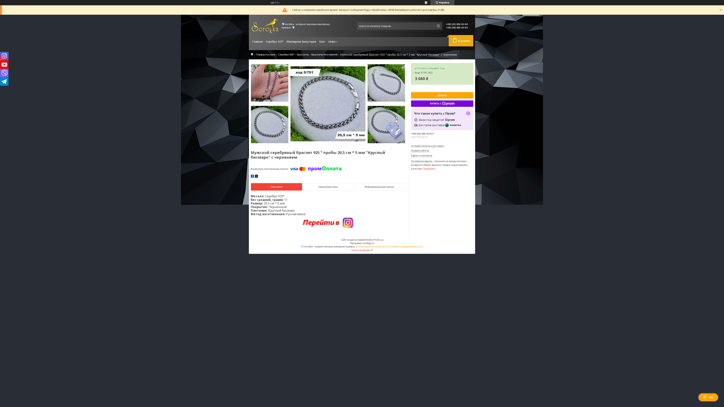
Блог (322, 41)
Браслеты (303, 54)
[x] (256, 176)
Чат (711, 397)
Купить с (435, 103)
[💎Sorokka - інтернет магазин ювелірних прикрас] (265, 25)
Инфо (332, 41)
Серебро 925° (274, 41)
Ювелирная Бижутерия (301, 41)
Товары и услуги (265, 54)
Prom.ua (378, 239)
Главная (257, 41)
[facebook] (252, 176)
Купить (442, 95)
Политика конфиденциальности (405, 246)
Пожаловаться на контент (371, 246)
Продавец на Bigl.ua (362, 243)
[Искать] (438, 26)
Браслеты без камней (324, 54)
